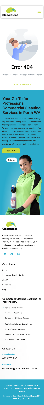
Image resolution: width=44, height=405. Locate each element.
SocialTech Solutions (21, 396)
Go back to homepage (22, 84)
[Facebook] (11, 254)
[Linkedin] (4, 254)
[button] (39, 11)
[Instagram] (18, 254)
